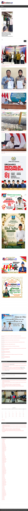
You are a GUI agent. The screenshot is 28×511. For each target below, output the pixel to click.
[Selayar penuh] (25, 403)
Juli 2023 (3, 474)
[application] (14, 397)
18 (9, 414)
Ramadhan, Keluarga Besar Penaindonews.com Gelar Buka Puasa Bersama (10, 346)
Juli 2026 (3, 440)
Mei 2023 (3, 476)
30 (2, 417)
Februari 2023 (4, 479)
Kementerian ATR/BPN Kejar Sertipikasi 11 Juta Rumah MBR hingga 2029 (10, 110)
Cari (2, 39)
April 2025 (3, 454)
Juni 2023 (3, 475)
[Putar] (2, 403)
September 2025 (4, 449)
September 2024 (4, 461)
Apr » (4, 419)
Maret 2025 (3, 455)
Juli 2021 (3, 496)
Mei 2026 (3, 442)
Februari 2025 (4, 456)
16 (2, 414)
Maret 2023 (3, 478)
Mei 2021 (3, 498)
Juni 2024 (3, 464)
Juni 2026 (3, 441)
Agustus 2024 (4, 462)
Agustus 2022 (4, 485)
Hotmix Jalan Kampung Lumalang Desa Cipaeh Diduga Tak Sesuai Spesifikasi (10, 131)
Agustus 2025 (4, 450)
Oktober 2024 (4, 460)
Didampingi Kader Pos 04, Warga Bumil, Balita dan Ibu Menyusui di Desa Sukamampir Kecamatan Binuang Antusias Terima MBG (7, 34)
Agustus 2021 (4, 495)
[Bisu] (24, 403)
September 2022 (4, 484)
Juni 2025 (3, 452)
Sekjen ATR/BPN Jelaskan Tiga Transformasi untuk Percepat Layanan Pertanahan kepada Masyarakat (13, 152)
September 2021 (4, 494)
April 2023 (3, 477)
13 (16, 413)
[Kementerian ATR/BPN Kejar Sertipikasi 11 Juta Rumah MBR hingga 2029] (13, 101)
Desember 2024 (4, 458)
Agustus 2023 (4, 473)
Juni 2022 (3, 487)
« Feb (2, 419)
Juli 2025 (3, 451)
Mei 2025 (3, 453)
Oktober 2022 (4, 483)
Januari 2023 (3, 480)
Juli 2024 (3, 463)
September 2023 (4, 472)
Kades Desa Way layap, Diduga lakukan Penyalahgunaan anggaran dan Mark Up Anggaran (12, 354)
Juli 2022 (3, 486)
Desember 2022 (4, 481)
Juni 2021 (3, 497)
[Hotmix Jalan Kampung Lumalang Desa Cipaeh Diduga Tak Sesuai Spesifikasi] (13, 121)
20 (16, 414)
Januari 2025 (3, 457)
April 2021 (3, 499)
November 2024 (4, 459)
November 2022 (4, 482)
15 (23, 413)
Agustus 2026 (4, 439)
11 (9, 413)
